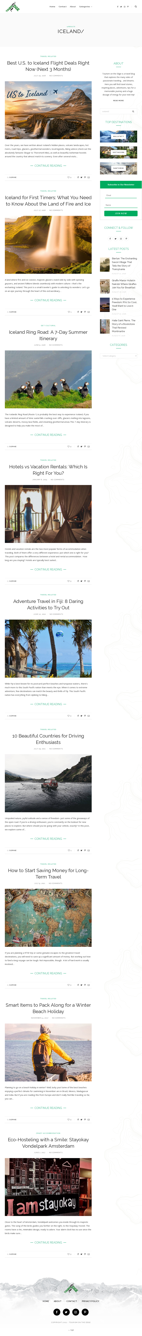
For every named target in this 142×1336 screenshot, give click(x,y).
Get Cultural (48, 326)
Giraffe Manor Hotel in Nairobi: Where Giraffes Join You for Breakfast (124, 284)
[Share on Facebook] (78, 177)
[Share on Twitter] (81, 177)
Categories (84, 7)
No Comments (56, 76)
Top (72, 1330)
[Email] (89, 177)
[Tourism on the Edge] (12, 6)
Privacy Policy (90, 1301)
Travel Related (48, 56)
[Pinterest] (85, 177)
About (73, 7)
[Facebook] (56, 1312)
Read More (118, 101)
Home (52, 7)
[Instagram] (75, 1312)
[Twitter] (66, 1312)
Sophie (13, 177)
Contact (63, 7)
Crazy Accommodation (48, 1133)
